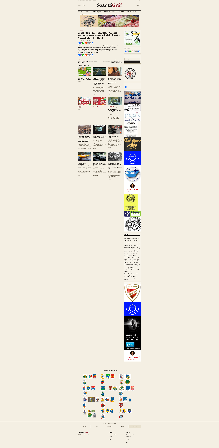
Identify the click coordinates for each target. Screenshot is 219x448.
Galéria (135, 11)
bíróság (137, 245)
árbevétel (134, 278)
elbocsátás (131, 253)
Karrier (127, 262)
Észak (100, 11)
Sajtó (136, 270)
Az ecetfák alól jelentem (132, 242)
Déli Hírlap (114, 11)
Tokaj (107, 388)
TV (126, 272)
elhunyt (135, 253)
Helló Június (81, 108)
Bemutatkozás (128, 436)
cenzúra (134, 247)
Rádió (130, 270)
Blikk (130, 245)
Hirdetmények (134, 260)
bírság (133, 245)
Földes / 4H (127, 259)
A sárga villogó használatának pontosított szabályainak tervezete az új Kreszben (84, 165)
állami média (127, 278)
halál (128, 260)
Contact (127, 439)
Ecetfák (80, 11)
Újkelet (134, 276)
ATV (138, 238)
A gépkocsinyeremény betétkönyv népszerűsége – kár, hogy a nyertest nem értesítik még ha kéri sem (115, 165)
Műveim (136, 264)
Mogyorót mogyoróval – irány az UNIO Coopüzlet (84, 78)
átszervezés (126, 279)
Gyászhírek (107, 11)
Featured (127, 255)
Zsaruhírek (122, 11)
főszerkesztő (132, 259)
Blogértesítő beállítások (130, 437)
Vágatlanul (86, 11)
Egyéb (111, 436)
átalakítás (138, 278)
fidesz (137, 257)
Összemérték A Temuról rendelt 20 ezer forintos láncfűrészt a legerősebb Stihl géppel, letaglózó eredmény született (84, 138)
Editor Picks (128, 251)
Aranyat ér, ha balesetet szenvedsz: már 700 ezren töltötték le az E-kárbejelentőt (99, 165)
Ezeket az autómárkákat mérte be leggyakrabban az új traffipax (99, 137)
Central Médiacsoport (128, 247)
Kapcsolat (139, 0)
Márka (129, 264)
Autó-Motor (94, 11)
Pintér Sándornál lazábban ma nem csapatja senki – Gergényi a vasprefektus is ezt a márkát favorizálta (114, 110)
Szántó (109, 5)
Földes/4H (129, 11)
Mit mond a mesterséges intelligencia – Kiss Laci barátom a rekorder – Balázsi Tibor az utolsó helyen (114, 80)
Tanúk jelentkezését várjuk (113, 136)
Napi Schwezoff (129, 266)
